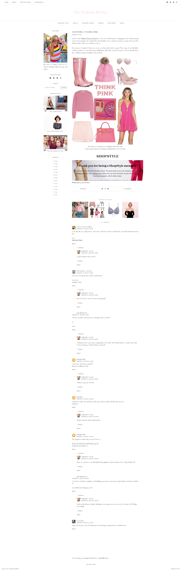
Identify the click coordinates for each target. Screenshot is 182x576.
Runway (101, 23)
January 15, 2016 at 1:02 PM (84, 228)
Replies (81, 247)
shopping (83, 188)
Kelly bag (110, 149)
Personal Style (63, 23)
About (14, 2)
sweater (91, 149)
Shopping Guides (88, 23)
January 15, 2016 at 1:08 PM (84, 273)
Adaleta (80, 521)
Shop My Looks (25, 2)
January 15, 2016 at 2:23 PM (84, 361)
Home (6, 2)
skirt (96, 149)
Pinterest (121, 38)
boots (93, 146)
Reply (74, 243)
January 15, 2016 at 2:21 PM (80, 314)
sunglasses (109, 146)
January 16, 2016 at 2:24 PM (89, 253)
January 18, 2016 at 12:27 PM (89, 500)
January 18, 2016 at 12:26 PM (89, 458)
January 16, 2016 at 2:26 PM (89, 339)
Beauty (75, 23)
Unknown (80, 359)
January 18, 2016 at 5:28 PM (84, 522)
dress (124, 149)
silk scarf (104, 149)
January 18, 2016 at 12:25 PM (89, 416)
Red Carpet (112, 23)
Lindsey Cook (87, 251)
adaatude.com (122, 525)
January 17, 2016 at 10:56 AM (85, 399)
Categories (39, 2)
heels (121, 146)
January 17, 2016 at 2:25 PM (84, 436)
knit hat (100, 146)
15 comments (127, 188)
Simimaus (75, 404)
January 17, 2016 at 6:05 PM (80, 478)
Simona (79, 397)
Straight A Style (84, 271)
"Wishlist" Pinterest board (88, 38)
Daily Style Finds (84, 227)
